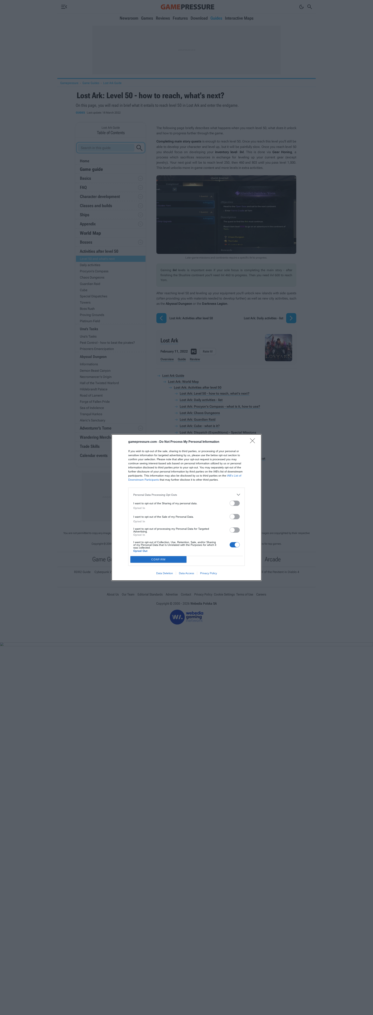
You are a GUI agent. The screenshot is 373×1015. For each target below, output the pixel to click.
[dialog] (186, 507)
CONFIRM (158, 559)
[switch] (235, 503)
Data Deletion (164, 573)
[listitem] (186, 495)
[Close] (253, 442)
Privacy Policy (208, 573)
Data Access (186, 573)
